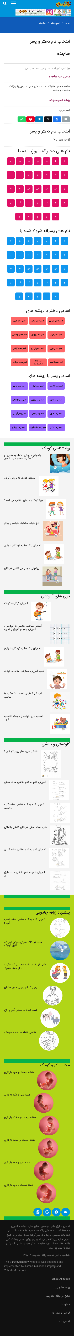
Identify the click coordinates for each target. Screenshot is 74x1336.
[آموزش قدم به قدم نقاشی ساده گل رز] (59, 850)
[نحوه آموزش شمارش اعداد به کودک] (57, 671)
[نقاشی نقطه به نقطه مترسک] (49, 1033)
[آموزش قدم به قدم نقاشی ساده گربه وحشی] (60, 805)
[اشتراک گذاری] (57, 119)
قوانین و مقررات (61, 1313)
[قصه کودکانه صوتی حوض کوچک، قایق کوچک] (60, 943)
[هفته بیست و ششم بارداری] (48, 1140)
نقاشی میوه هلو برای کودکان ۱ (21, 751)
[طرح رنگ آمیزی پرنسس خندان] (52, 988)
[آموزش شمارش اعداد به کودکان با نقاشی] (60, 694)
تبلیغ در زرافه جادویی (58, 1296)
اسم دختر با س (48, 68)
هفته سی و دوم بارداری (17, 1162)
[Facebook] (56, 1212)
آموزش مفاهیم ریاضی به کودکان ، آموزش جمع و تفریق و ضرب (23, 627)
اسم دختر (61, 68)
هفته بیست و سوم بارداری (19, 1072)
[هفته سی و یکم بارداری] (44, 1095)
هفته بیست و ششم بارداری (19, 1140)
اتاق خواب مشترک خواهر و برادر (22, 523)
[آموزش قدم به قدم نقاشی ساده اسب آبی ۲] (60, 920)
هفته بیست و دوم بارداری (18, 1185)
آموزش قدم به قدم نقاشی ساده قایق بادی (24, 874)
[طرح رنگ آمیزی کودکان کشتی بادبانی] (60, 827)
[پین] (30, 119)
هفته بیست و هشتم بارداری (20, 1117)
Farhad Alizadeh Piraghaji (40, 1266)
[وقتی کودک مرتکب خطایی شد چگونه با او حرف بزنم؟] (60, 965)
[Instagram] (37, 1212)
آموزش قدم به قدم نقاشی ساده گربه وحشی (24, 806)
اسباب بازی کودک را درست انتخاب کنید (23, 717)
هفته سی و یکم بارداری (17, 1095)
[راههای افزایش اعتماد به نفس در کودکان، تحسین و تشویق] (60, 456)
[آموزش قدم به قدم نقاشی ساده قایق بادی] (60, 873)
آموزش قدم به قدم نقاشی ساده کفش (25, 782)
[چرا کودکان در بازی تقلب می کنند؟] (56, 501)
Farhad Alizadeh (60, 1279)
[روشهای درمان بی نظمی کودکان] (52, 568)
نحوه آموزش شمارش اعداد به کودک (24, 671)
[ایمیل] (66, 119)
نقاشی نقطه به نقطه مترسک (20, 1032)
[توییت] (48, 119)
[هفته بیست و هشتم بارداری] (49, 1118)
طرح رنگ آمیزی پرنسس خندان (21, 987)
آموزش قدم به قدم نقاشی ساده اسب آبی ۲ (24, 921)
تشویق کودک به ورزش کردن (19, 478)
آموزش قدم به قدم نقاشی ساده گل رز (25, 849)
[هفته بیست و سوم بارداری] (47, 1072)
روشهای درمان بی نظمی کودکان (21, 568)
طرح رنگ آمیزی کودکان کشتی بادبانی (25, 827)
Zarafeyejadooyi (19, 1262)
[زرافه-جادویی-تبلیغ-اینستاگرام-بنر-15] (43, 12)
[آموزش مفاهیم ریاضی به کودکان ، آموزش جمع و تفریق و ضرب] (60, 626)
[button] (5, 3)
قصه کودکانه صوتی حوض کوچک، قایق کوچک (23, 944)
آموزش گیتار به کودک (16, 603)
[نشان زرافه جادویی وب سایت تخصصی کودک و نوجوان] (63, 4)
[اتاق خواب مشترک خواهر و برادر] (53, 523)
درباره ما (65, 1304)
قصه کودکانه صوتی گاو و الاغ (20, 1010)
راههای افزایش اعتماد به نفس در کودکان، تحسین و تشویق (22, 457)
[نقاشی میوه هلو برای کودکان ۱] (51, 752)
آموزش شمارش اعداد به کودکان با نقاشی (23, 695)
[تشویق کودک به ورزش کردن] (49, 478)
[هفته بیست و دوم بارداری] (46, 1185)
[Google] (47, 1212)
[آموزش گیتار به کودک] (41, 604)
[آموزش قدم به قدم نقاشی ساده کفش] (59, 782)
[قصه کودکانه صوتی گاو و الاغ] (50, 1010)
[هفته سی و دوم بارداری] (44, 1163)
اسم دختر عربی (32, 68)
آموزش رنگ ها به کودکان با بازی (22, 545)
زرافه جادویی (62, 1287)
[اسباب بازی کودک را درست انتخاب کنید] (60, 716)
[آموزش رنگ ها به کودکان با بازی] (54, 546)
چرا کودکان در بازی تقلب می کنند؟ (23, 500)
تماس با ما (64, 1321)
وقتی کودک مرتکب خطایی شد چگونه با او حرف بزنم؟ (25, 966)
